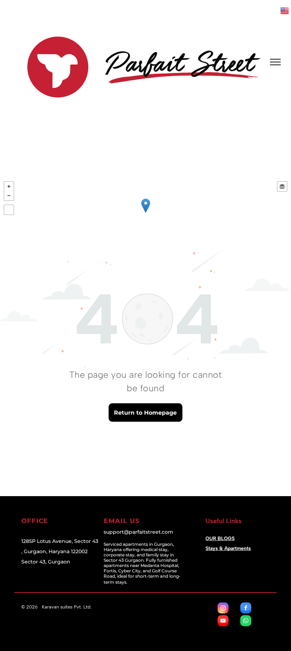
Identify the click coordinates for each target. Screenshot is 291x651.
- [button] (8, 195)
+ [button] (8, 186)
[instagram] (223, 608)
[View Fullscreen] (8, 209)
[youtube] (223, 621)
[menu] (275, 62)
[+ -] (145, 213)
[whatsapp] (245, 621)
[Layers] (282, 186)
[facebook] (245, 608)
